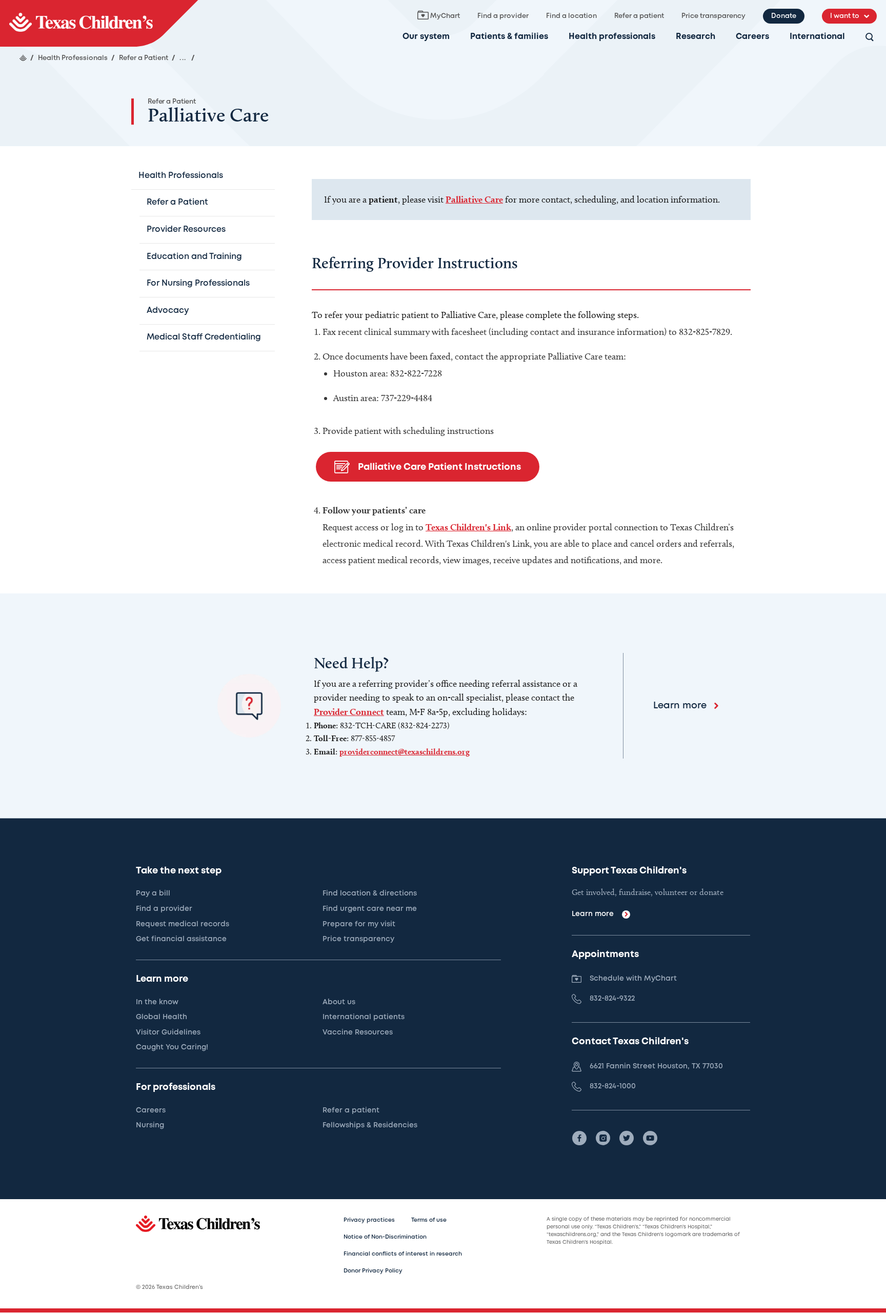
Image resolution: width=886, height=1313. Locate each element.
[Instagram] (603, 1138)
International (817, 37)
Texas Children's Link (468, 527)
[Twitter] (626, 1138)
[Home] (23, 58)
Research (695, 37)
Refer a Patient (172, 102)
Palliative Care (474, 199)
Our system (426, 37)
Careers (752, 37)
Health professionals (612, 37)
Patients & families (509, 37)
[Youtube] (650, 1138)
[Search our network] (869, 38)
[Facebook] (579, 1138)
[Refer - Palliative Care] (99, 23)
